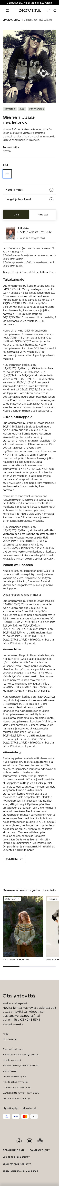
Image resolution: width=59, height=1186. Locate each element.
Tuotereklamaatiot (13, 1024)
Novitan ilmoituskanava (16, 1087)
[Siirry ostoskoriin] (55, 10)
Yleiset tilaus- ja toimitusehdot (21, 1065)
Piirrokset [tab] (43, 214)
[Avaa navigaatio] (7, 10)
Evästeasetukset (40, 1150)
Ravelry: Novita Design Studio (21, 1054)
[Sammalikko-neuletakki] (23, 928)
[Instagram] (40, 1141)
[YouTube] (29, 1141)
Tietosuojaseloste (13, 1150)
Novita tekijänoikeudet (16, 1157)
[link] (29, 233)
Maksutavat (10, 1071)
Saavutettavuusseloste (17, 1164)
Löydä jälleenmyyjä (14, 1076)
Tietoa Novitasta (13, 1049)
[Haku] (48, 10)
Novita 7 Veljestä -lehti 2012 (34, 232)
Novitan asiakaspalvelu (15, 1003)
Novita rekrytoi (12, 1060)
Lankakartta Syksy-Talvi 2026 (21, 1092)
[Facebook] (19, 1141)
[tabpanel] (29, 543)
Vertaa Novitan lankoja (16, 1098)
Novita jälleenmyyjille (15, 1082)
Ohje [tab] (16, 214)
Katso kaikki (49, 890)
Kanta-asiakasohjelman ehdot (20, 1171)
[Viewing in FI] (7, 173)
